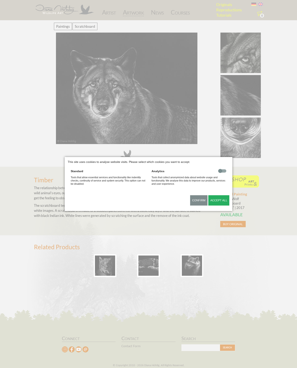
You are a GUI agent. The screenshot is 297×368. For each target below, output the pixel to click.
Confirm (198, 200)
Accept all (218, 200)
